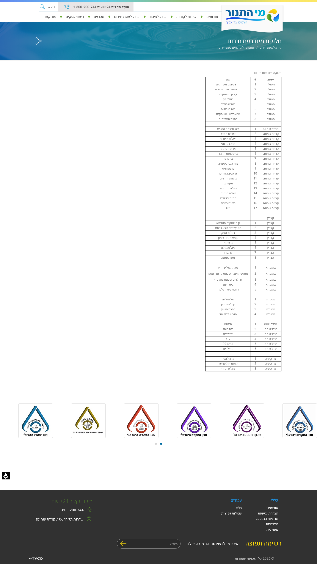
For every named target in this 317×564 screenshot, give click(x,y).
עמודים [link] (236, 500)
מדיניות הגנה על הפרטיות (267, 521)
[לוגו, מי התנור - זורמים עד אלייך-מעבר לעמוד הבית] (251, 19)
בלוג (239, 508)
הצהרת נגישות (268, 513)
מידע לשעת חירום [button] (127, 16)
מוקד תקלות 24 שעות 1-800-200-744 (100, 7)
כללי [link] (274, 500)
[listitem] (290, 421)
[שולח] (123, 543)
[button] (47, 6)
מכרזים (99, 16)
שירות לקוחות (186, 16)
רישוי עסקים (75, 16)
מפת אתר (271, 529)
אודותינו (212, 16)
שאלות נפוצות (231, 513)
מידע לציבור (157, 16)
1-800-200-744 (71, 510)
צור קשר (50, 16)
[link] (67, 7)
